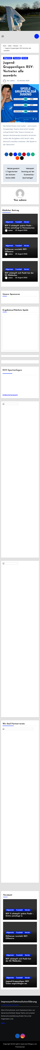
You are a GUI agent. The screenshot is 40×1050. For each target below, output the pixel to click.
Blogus (31, 1044)
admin (12, 81)
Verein (24, 58)
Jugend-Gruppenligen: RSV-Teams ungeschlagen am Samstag (17, 984)
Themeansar (20, 1047)
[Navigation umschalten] (2, 36)
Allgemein (7, 58)
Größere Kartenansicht (10, 395)
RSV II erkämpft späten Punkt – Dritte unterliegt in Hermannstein (20, 916)
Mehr (3, 1023)
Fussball (17, 58)
